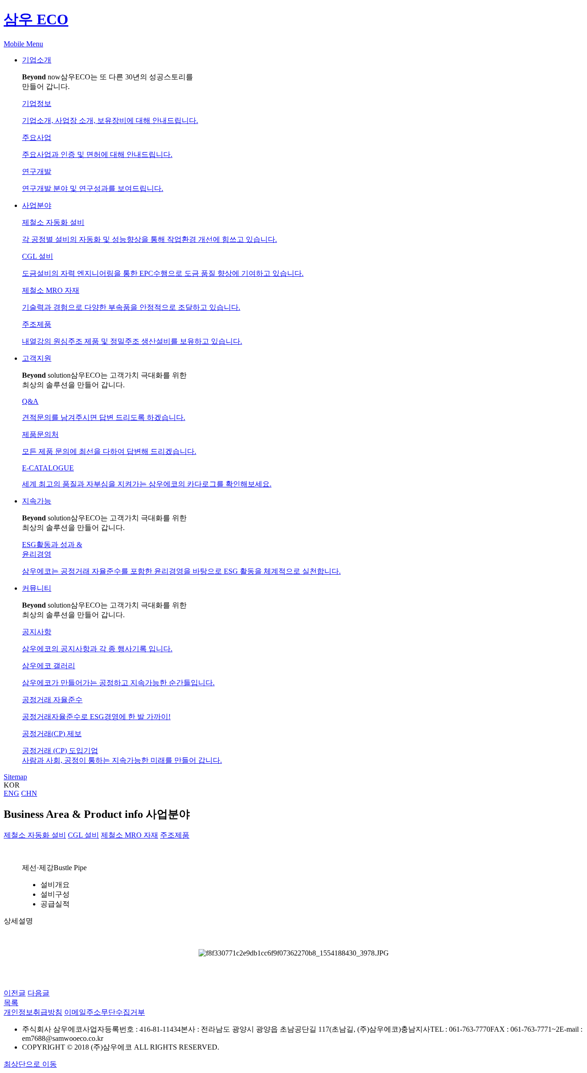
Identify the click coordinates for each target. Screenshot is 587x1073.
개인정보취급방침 (33, 1012)
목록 (11, 1002)
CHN (29, 793)
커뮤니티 (36, 588)
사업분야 (36, 205)
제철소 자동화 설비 (35, 835)
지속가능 (36, 501)
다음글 (39, 993)
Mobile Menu (23, 44)
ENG (11, 793)
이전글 (15, 993)
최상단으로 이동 (30, 1064)
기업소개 (36, 60)
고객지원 (36, 358)
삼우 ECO (36, 19)
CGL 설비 (83, 835)
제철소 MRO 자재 (129, 835)
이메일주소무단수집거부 (104, 1012)
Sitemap (15, 777)
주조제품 (174, 835)
